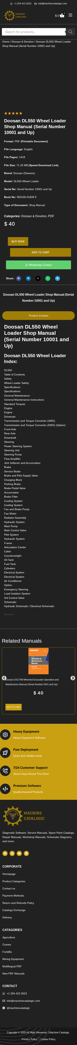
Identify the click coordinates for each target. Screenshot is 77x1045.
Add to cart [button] (14, 707)
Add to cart (41, 252)
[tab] (38, 315)
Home (5, 41)
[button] (18, 278)
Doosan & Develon (23, 41)
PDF (51, 216)
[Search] (70, 32)
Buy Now (18, 241)
